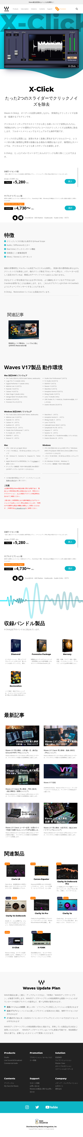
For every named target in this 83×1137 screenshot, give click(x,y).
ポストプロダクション (63, 1066)
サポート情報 (34, 1083)
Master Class (60, 1063)
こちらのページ (20, 508)
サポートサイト (11, 480)
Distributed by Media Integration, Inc (41, 1126)
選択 (70, 208)
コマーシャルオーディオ (64, 1069)
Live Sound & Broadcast (13, 1060)
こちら (35, 461)
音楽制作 (58, 1057)
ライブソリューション (63, 1060)
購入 (70, 181)
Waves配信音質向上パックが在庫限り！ (41, 2)
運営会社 (58, 1089)
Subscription (25, 9)
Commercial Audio (11, 1063)
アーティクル (9, 1083)
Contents (42, 9)
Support (49, 9)
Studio (6, 1057)
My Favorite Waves (11, 1086)
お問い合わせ (34, 1086)
